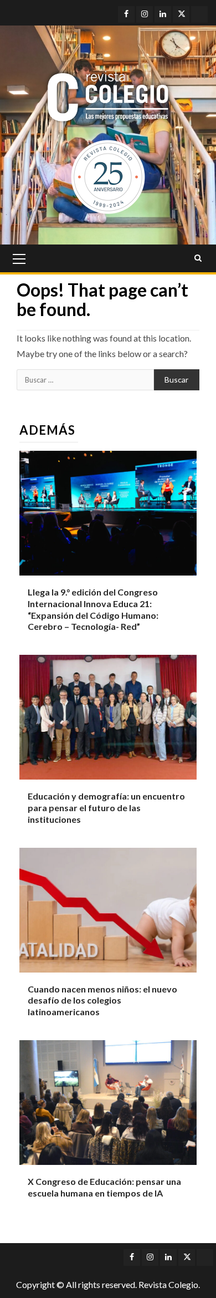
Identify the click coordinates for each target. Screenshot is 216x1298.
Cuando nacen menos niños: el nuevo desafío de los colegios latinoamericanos (102, 1000)
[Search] (198, 258)
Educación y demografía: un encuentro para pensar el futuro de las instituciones (106, 807)
